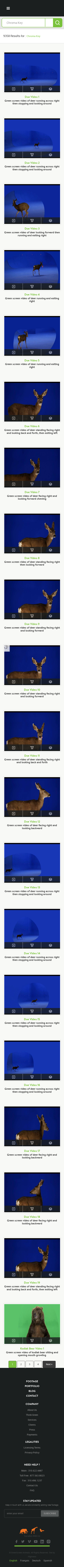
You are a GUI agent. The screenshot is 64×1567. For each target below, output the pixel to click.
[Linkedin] (41, 1541)
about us (32, 1409)
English (13, 1560)
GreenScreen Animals (32, 8)
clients (32, 1424)
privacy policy (32, 1452)
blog (32, 1391)
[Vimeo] (29, 1541)
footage (32, 1381)
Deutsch (36, 1560)
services (32, 1419)
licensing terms (32, 1447)
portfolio (32, 1386)
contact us (32, 1485)
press (32, 1429)
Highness (32, 1556)
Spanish (47, 1560)
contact (32, 1395)
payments (32, 1434)
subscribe (50, 1513)
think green (32, 1414)
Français (24, 1560)
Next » (49, 1364)
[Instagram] (48, 1541)
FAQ (32, 1490)
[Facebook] (16, 1541)
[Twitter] (22, 1541)
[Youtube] (35, 1541)
